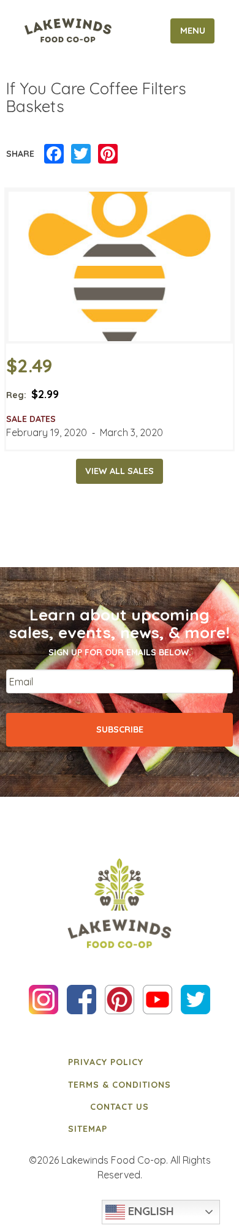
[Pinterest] (108, 154)
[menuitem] (119, 1062)
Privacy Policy (105, 1062)
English (149, 1211)
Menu (192, 30)
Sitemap (87, 1128)
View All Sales (119, 471)
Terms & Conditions (119, 1084)
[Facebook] (54, 154)
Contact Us (119, 1106)
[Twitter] (81, 154)
